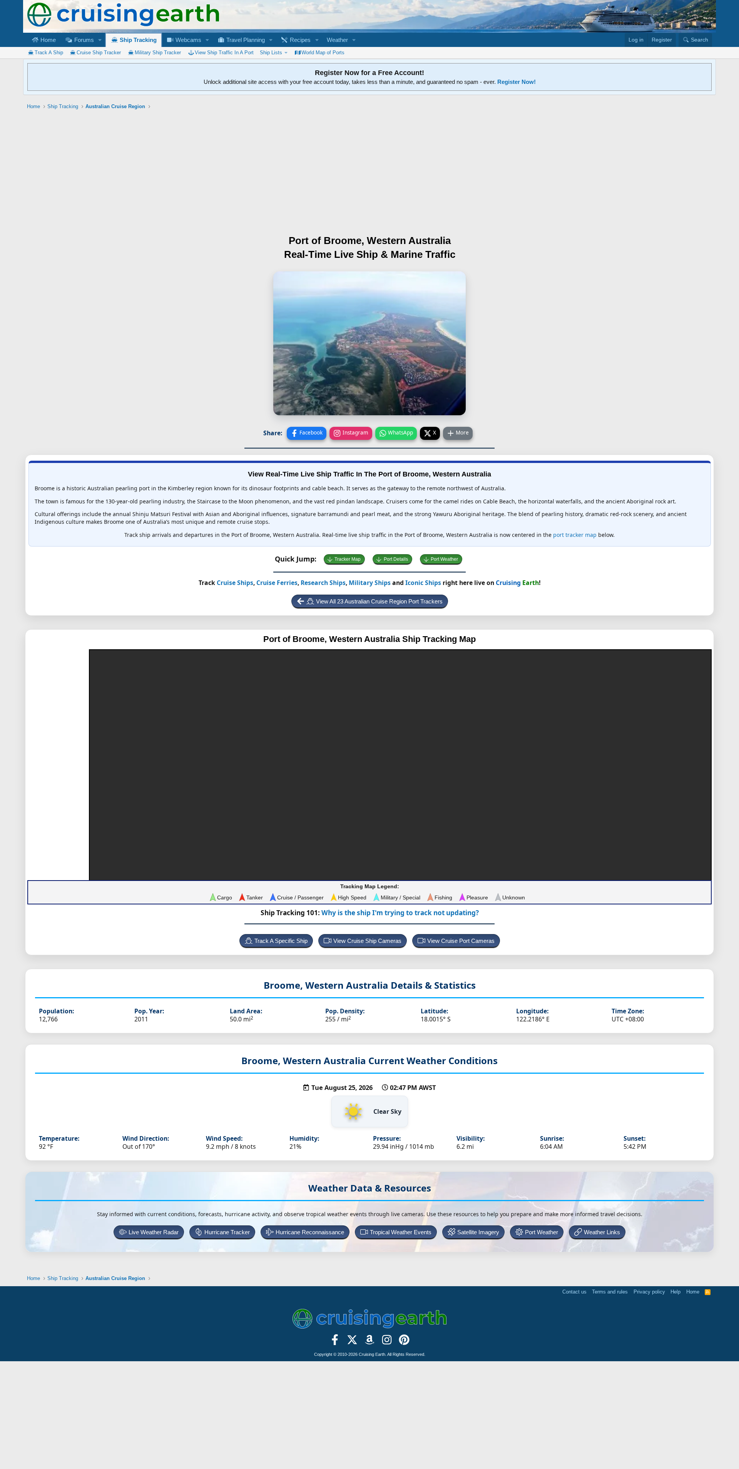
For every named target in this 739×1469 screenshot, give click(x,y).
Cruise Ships (235, 582)
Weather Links (602, 1232)
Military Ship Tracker (158, 52)
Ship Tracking (137, 40)
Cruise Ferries (277, 582)
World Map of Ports (322, 52)
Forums (83, 40)
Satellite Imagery (478, 1232)
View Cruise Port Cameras (461, 941)
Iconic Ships (423, 582)
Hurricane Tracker (227, 1232)
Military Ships (370, 582)
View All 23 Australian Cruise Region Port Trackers (379, 601)
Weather (337, 40)
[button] (99, 40)
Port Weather (444, 559)
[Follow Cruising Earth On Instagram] (386, 1342)
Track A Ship (49, 52)
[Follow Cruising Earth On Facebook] (335, 1342)
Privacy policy (649, 1292)
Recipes (299, 40)
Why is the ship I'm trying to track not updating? (400, 912)
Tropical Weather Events (400, 1232)
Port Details (396, 559)
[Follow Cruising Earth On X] (352, 1342)
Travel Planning (245, 40)
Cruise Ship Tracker (99, 52)
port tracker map (575, 534)
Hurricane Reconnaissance (310, 1232)
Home (47, 40)
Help (675, 1292)
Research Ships (323, 582)
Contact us (574, 1292)
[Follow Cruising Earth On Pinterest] (404, 1342)
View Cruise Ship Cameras (367, 941)
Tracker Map (347, 559)
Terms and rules (610, 1292)
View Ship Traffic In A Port (224, 52)
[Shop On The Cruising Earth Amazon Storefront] (369, 1342)
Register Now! (516, 82)
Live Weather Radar (154, 1232)
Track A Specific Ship (281, 941)
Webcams (187, 40)
